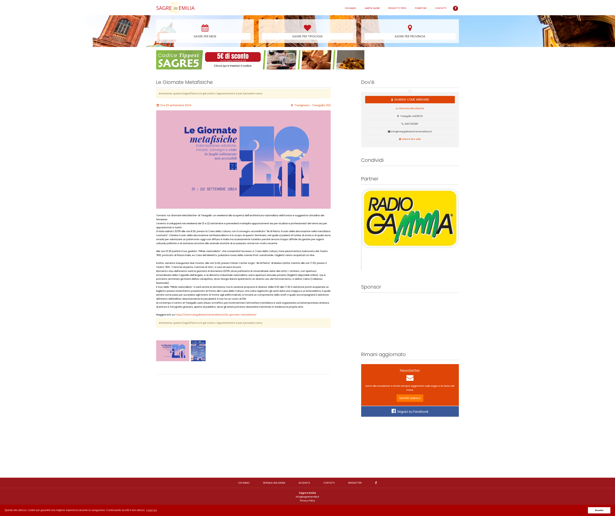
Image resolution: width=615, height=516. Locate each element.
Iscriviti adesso (410, 398)
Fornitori (420, 8)
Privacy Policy (307, 500)
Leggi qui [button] (151, 510)
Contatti (440, 8)
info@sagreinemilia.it (307, 496)
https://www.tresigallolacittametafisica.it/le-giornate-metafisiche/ (215, 314)
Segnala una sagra (274, 482)
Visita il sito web (411, 139)
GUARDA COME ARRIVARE (411, 100)
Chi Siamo (350, 8)
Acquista (304, 482)
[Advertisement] (243, 422)
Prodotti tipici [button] (397, 8)
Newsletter (355, 482)
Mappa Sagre (372, 8)
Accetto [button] (599, 510)
